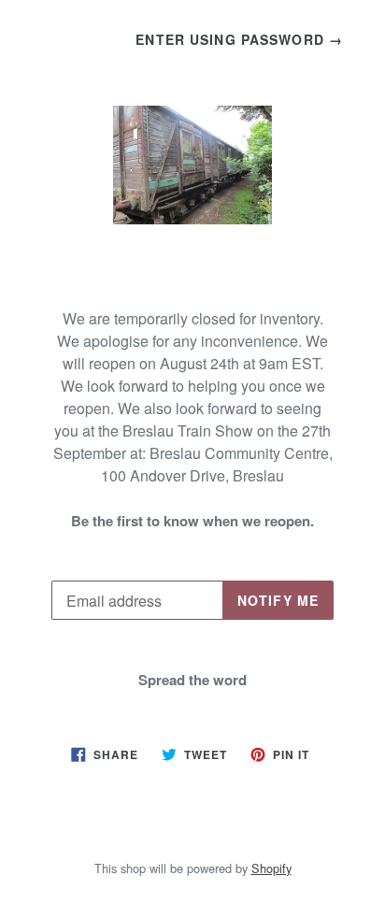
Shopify (271, 868)
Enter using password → (239, 39)
